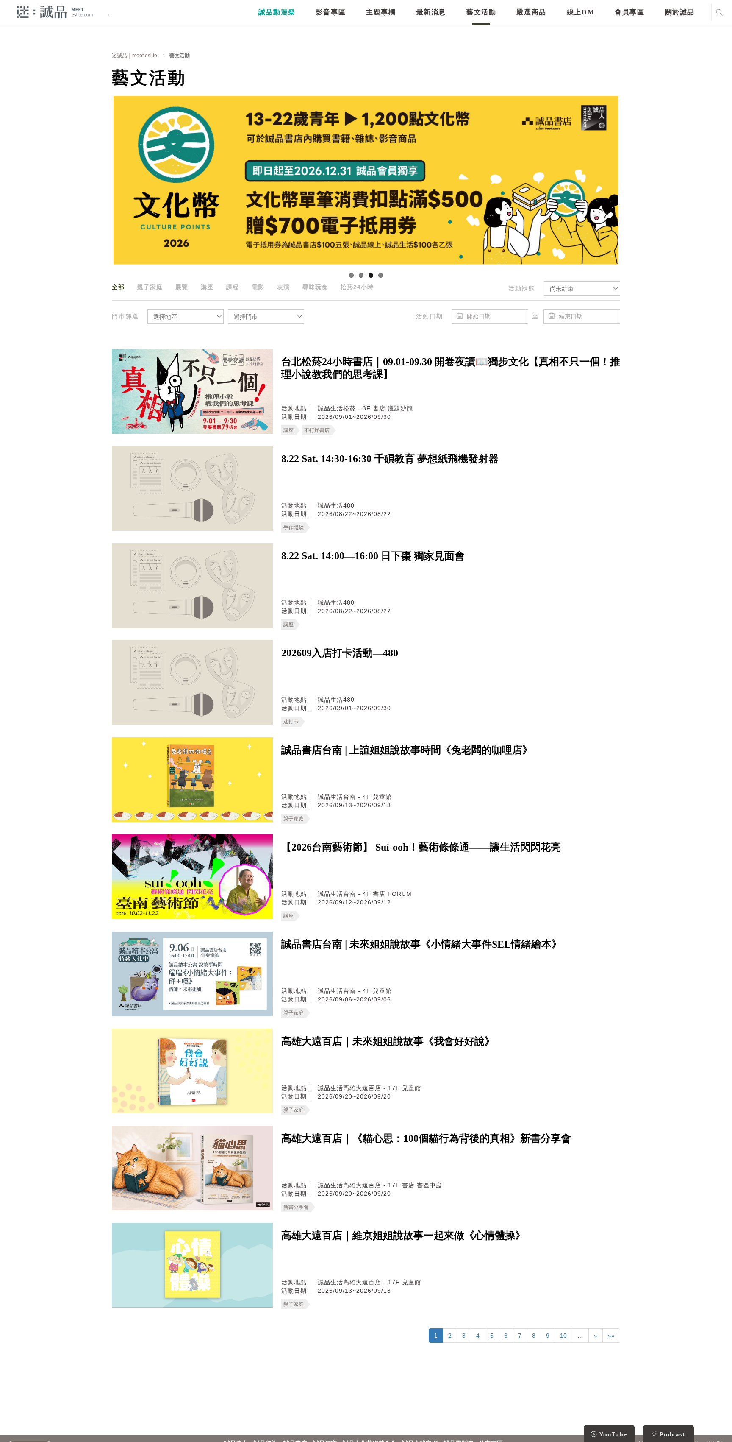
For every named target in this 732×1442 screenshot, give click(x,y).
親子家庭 (150, 287)
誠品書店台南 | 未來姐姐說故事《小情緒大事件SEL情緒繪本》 (421, 944)
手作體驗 (293, 527)
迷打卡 (291, 722)
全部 (118, 287)
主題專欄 (381, 12)
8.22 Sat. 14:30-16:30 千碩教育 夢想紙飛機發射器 (390, 458)
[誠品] (55, 11)
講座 (207, 287)
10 (563, 1335)
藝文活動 (481, 12)
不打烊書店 (317, 430)
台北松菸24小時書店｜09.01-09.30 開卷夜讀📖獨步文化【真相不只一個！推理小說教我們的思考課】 (450, 368)
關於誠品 (680, 12)
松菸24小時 (357, 287)
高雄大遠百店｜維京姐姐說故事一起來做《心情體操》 (403, 1235)
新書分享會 (296, 1207)
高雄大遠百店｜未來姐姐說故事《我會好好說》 (388, 1041)
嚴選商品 (531, 12)
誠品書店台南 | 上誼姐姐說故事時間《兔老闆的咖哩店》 (406, 750)
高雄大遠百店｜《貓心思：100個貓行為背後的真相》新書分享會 (426, 1138)
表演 (283, 287)
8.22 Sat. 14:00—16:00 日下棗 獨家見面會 (373, 555)
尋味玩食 (315, 287)
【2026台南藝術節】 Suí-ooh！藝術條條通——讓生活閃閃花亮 (421, 847)
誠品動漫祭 (277, 12)
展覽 (181, 287)
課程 (232, 287)
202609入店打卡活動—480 (339, 652)
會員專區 (629, 12)
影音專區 (331, 12)
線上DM (580, 12)
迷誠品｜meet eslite (134, 56)
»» (611, 1335)
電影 (258, 287)
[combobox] (582, 288)
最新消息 (431, 12)
